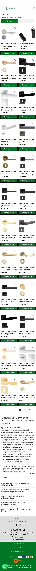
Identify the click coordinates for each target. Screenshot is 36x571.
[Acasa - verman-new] (12, 8)
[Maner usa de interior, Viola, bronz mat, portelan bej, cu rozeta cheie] (27, 257)
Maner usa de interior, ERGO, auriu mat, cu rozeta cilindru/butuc (8, 396)
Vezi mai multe (30, 473)
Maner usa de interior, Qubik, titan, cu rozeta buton (26, 141)
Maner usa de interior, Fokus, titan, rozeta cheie (26, 236)
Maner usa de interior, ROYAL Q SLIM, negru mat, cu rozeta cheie (26, 205)
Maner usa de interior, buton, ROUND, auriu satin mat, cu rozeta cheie (26, 300)
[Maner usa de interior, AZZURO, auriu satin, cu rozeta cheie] (9, 257)
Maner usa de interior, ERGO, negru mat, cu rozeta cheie (26, 77)
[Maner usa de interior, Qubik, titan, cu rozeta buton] (27, 129)
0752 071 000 (19, 537)
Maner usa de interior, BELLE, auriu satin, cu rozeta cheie (8, 77)
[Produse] (2, 8)
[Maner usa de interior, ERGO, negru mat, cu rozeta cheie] (27, 66)
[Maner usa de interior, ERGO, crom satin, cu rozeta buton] (27, 353)
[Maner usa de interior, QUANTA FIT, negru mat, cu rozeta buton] (27, 321)
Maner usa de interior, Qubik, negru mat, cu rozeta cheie (26, 109)
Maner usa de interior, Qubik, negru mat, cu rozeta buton (8, 332)
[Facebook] (16, 524)
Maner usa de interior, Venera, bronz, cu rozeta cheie (8, 173)
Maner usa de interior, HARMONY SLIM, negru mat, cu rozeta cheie (26, 173)
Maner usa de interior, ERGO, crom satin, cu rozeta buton (26, 364)
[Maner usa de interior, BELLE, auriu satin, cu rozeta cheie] (9, 66)
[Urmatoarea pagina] (32, 410)
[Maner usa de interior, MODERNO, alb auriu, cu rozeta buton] (9, 129)
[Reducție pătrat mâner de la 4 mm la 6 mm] (27, 34)
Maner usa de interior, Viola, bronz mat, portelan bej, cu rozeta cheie (26, 268)
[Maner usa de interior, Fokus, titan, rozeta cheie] (27, 225)
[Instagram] (19, 524)
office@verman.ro (19, 540)
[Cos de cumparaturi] (34, 8)
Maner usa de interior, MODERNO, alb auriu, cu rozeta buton (8, 141)
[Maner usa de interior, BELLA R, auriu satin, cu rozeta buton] (9, 353)
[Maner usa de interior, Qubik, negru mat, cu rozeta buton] (9, 321)
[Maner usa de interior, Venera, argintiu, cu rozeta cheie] (9, 34)
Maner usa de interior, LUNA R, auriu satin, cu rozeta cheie (8, 236)
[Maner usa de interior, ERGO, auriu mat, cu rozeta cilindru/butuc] (9, 385)
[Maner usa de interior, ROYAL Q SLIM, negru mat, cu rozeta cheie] (27, 193)
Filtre (10, 21)
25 (29, 410)
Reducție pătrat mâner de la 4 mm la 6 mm (26, 45)
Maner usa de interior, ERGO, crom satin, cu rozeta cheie (8, 109)
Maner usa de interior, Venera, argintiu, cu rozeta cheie (8, 45)
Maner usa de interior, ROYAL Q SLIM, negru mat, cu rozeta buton (8, 300)
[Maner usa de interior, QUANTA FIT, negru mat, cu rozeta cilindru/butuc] (9, 193)
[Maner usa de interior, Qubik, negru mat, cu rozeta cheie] (27, 98)
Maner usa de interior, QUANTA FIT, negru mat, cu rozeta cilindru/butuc (8, 205)
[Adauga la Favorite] (15, 28)
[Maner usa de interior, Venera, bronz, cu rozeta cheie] (9, 161)
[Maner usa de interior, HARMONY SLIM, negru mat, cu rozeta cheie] (27, 161)
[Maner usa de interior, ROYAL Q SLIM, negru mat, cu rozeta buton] (9, 289)
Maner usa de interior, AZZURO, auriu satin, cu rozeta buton (26, 396)
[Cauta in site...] (31, 8)
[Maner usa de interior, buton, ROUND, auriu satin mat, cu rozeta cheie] (27, 289)
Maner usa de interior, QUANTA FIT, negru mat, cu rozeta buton (26, 332)
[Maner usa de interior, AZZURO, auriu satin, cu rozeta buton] (27, 385)
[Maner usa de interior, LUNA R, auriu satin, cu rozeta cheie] (9, 225)
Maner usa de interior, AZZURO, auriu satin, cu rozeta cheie (8, 268)
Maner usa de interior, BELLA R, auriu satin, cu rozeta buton (8, 364)
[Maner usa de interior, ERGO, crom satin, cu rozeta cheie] (9, 98)
